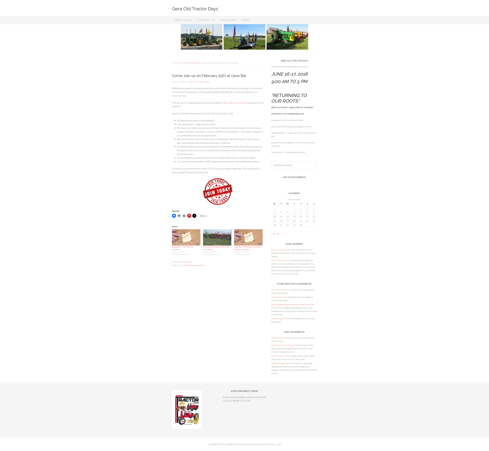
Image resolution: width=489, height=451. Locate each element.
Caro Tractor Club (279, 297)
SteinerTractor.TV (279, 356)
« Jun (273, 233)
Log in (278, 444)
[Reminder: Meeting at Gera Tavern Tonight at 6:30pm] (248, 237)
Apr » (279, 233)
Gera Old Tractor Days (195, 8)
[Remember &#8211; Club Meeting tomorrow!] (186, 237)
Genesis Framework (254, 444)
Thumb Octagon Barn (280, 363)
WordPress (270, 444)
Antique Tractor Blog (280, 338)
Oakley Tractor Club (280, 318)
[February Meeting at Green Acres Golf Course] (217, 237)
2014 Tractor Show (236, 102)
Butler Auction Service (281, 249)
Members (187, 262)
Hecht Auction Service (281, 260)
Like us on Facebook (294, 177)
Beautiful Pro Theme (234, 444)
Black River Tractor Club (281, 289)
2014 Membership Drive (194, 265)
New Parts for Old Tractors (283, 345)
